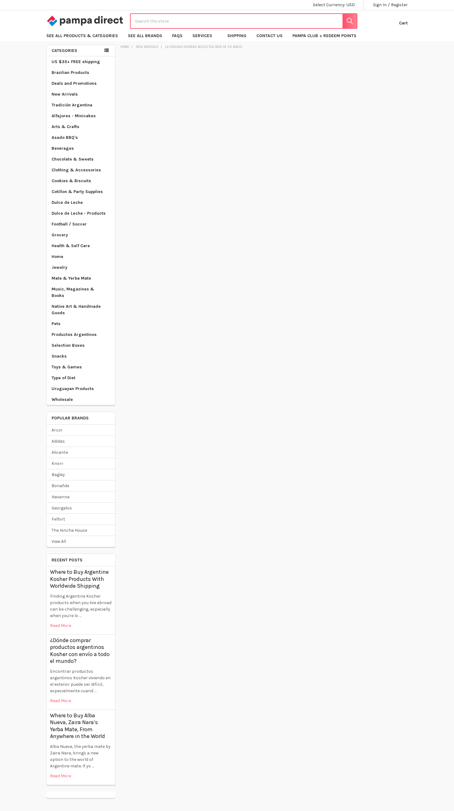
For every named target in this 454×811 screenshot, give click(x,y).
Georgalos (62, 508)
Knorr (57, 463)
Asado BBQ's (65, 137)
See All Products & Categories (82, 35)
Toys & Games (67, 367)
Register (399, 4)
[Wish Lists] (374, 21)
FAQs (177, 35)
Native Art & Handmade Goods (76, 309)
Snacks (59, 356)
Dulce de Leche (67, 202)
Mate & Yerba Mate (71, 278)
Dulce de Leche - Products (79, 213)
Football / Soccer (69, 224)
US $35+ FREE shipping (76, 61)
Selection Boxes (68, 345)
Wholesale (62, 399)
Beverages (63, 148)
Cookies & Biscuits (71, 180)
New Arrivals (65, 94)
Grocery (60, 235)
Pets (56, 323)
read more (60, 625)
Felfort (58, 519)
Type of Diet (63, 377)
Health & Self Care (71, 245)
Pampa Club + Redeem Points (324, 35)
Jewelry (59, 267)
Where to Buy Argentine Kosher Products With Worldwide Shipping (79, 579)
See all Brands (145, 35)
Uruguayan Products (73, 388)
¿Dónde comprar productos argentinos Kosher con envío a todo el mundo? (80, 651)
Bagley (58, 474)
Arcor (57, 430)
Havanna (60, 497)
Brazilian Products (70, 72)
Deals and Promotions (74, 83)
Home (57, 256)
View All (59, 541)
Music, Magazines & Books (73, 292)
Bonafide (60, 485)
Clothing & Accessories (76, 170)
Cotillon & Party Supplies (77, 191)
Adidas (58, 441)
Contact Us (269, 35)
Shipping (236, 35)
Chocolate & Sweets (73, 159)
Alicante (60, 452)
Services (202, 35)
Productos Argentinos (74, 334)
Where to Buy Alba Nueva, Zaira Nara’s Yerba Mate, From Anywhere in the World (77, 726)
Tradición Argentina (72, 105)
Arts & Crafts (65, 126)
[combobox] (243, 21)
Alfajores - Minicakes (74, 115)
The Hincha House (69, 530)
